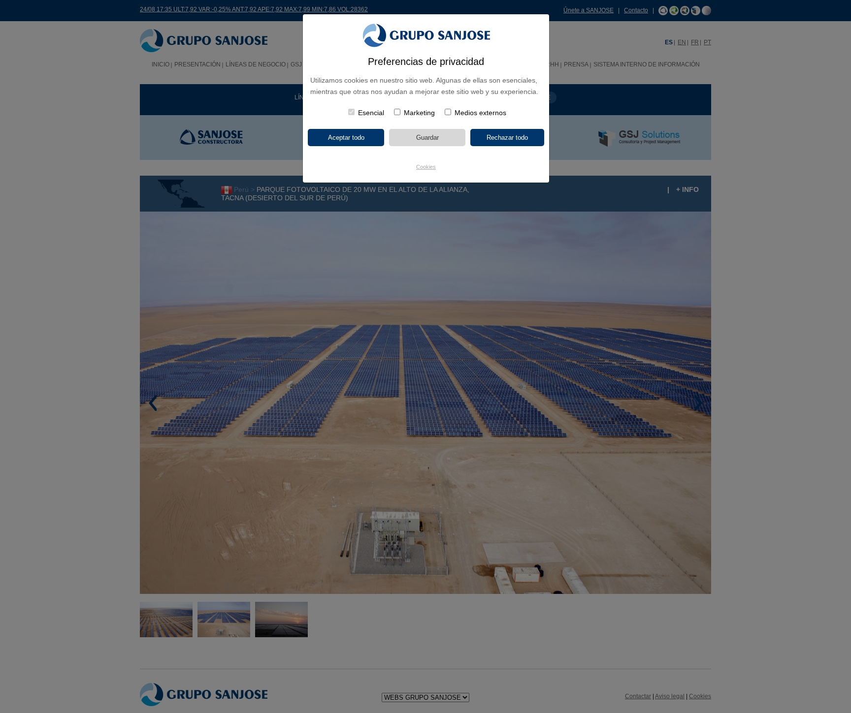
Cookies (426, 167)
